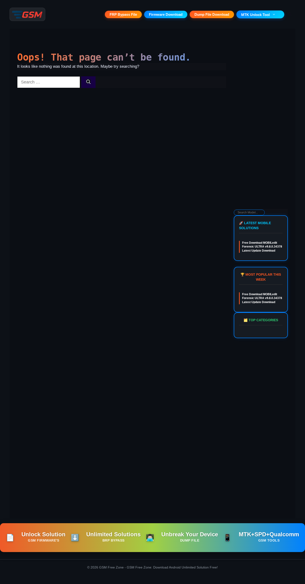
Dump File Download (211, 14)
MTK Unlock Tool (255, 15)
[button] (289, 14)
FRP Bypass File (123, 14)
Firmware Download (166, 14)
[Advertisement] (261, 132)
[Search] (88, 82)
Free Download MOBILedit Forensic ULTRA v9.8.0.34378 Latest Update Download (262, 247)
